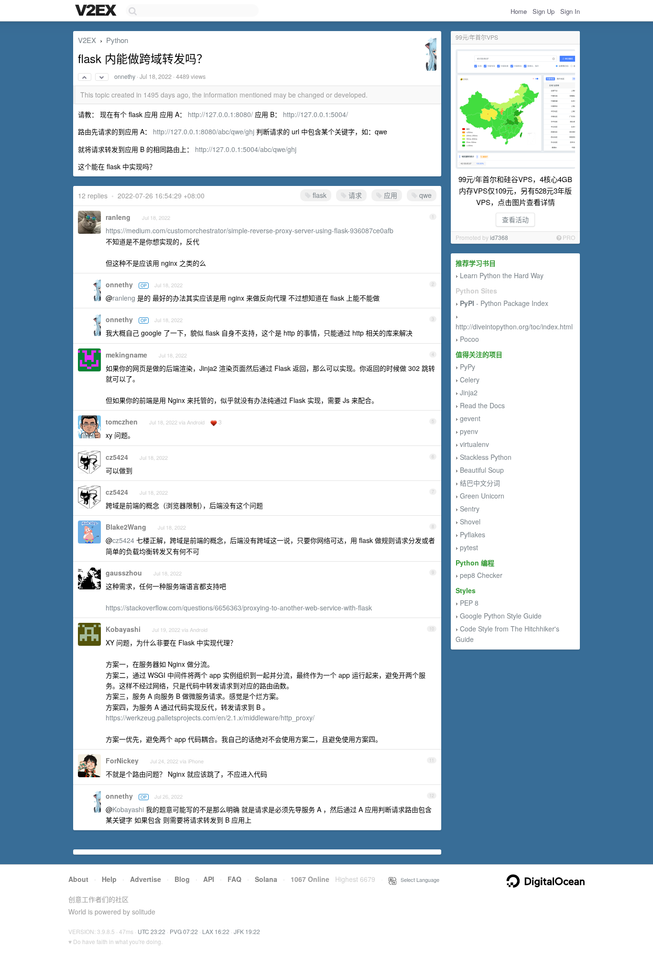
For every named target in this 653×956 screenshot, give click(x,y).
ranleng (118, 217)
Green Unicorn (482, 495)
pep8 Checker (481, 575)
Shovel (470, 521)
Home (519, 11)
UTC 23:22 (151, 931)
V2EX (87, 40)
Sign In (570, 11)
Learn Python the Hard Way (502, 275)
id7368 (499, 237)
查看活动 (515, 219)
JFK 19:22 (247, 931)
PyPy (467, 366)
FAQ (234, 879)
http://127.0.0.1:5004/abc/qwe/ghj (245, 149)
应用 (389, 195)
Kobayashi (123, 629)
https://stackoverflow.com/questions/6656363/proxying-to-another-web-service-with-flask (239, 607)
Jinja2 (469, 392)
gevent (470, 418)
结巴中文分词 (480, 483)
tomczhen (122, 421)
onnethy (124, 76)
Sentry (469, 508)
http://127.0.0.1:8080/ (220, 114)
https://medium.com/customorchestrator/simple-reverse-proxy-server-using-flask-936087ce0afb (249, 230)
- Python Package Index (504, 303)
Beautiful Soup (482, 470)
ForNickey (122, 760)
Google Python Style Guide (501, 615)
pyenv (469, 431)
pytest (469, 547)
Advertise (145, 879)
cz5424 (117, 457)
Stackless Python (486, 457)
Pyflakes (472, 534)
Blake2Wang (126, 527)
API (208, 879)
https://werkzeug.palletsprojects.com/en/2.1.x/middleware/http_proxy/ (210, 717)
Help (109, 879)
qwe (424, 195)
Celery (469, 379)
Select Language (417, 879)
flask (318, 195)
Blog (182, 879)
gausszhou (124, 572)
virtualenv (474, 444)
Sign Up (544, 11)
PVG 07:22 (184, 931)
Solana (266, 879)
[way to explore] (97, 11)
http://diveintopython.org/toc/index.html (514, 326)
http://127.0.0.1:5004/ (315, 114)
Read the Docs (482, 405)
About (78, 879)
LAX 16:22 (215, 931)
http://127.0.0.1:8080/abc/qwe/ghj (203, 131)
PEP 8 (469, 603)
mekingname (126, 354)
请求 (354, 195)
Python (117, 40)
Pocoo (469, 339)
